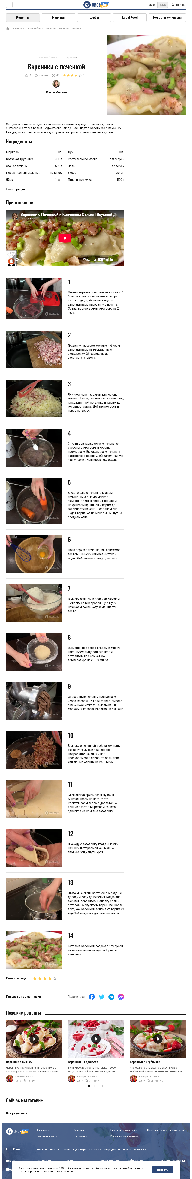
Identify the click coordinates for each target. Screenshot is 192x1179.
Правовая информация (123, 1130)
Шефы (94, 17)
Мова (152, 5)
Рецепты (23, 17)
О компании (43, 1130)
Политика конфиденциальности (165, 1130)
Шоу (9, 1169)
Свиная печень (16, 166)
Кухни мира (79, 1149)
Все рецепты (15, 1113)
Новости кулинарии (167, 17)
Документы (80, 1136)
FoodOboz (13, 1149)
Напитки (58, 17)
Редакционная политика (124, 1136)
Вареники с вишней (19, 1062)
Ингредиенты (112, 1149)
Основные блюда (34, 28)
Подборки (95, 1149)
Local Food (130, 17)
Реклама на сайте (47, 1136)
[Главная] (8, 28)
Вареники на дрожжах (83, 1062)
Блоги (10, 1161)
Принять (162, 1169)
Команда (79, 1130)
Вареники (51, 28)
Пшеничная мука (80, 179)
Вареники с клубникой (145, 1062)
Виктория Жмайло (25, 1076)
